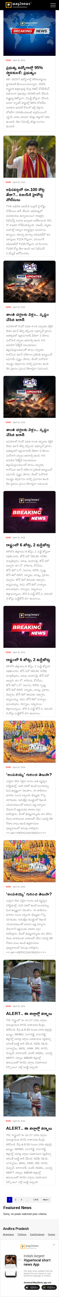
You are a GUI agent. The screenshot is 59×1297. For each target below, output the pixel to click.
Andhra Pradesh (16, 1229)
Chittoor (22, 1234)
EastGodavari (37, 1234)
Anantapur (8, 1234)
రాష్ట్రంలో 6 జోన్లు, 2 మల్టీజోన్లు (28, 545)
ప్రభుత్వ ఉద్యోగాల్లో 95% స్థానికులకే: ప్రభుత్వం (24, 70)
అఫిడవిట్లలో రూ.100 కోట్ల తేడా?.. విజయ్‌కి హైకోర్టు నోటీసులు (25, 194)
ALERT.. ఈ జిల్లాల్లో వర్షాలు (29, 1013)
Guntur (51, 1234)
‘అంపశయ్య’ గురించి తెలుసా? (29, 774)
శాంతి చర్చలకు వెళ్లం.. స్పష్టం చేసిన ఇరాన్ (27, 316)
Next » (46, 1199)
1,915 (35, 1199)
